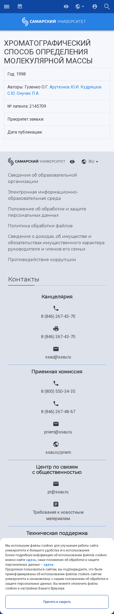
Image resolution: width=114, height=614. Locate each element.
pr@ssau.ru (58, 491)
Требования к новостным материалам (58, 515)
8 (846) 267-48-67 (58, 411)
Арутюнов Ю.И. (65, 86)
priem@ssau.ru (58, 431)
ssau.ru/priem (58, 452)
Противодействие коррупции (42, 259)
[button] (80, 7)
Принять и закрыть (57, 602)
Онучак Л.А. (28, 93)
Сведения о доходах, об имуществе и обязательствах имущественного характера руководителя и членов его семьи (56, 243)
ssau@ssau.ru (58, 357)
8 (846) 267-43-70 (58, 316)
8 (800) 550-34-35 (58, 391)
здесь (31, 560)
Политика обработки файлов (40, 225)
